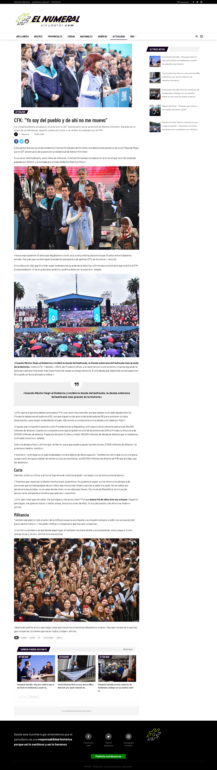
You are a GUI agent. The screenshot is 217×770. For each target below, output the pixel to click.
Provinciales (55, 36)
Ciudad (71, 36)
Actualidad (119, 36)
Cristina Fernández (48, 638)
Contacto (56, 2)
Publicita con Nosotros (108, 756)
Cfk (39, 638)
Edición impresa (22, 2)
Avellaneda (22, 36)
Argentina (32, 638)
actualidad (23, 638)
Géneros (102, 36)
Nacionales (86, 36)
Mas (132, 36)
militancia (59, 638)
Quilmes (38, 36)
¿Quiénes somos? (40, 2)
